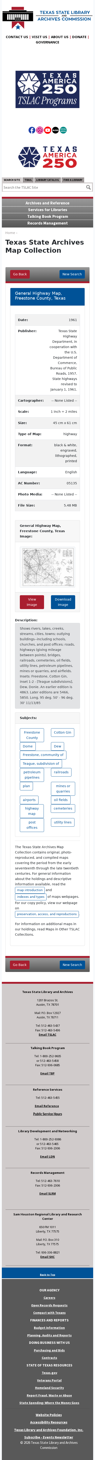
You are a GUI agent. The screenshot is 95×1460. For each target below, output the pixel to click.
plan (26, 786)
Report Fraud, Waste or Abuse (49, 1395)
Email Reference (47, 1106)
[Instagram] (39, 131)
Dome (28, 746)
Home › (11, 233)
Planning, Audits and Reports (49, 1335)
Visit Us (39, 36)
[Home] (47, 16)
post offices (32, 824)
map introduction (30, 890)
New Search (72, 274)
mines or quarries (63, 788)
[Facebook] (32, 131)
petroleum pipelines (32, 774)
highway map (32, 811)
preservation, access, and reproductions (47, 914)
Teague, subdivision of (41, 763)
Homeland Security (49, 1388)
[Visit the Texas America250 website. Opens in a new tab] (47, 156)
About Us (59, 36)
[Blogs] (55, 131)
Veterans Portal (49, 1380)
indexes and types (31, 896)
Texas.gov (49, 1373)
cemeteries (63, 808)
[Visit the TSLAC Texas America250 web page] (47, 85)
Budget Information (49, 1328)
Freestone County (32, 735)
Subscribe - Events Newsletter (48, 1437)
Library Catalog (47, 180)
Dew (57, 746)
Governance (47, 42)
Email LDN (47, 1157)
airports (29, 800)
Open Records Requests (49, 1305)
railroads (61, 772)
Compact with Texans (49, 1313)
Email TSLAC (47, 1035)
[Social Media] (63, 131)
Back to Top (47, 1274)
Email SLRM (47, 1194)
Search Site (12, 180)
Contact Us (17, 36)
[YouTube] (47, 131)
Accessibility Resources (48, 1422)
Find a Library (72, 180)
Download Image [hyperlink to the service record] (63, 602)
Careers (49, 1298)
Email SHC (47, 1257)
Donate (79, 36)
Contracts (49, 1358)
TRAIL (28, 180)
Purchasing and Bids (49, 1350)
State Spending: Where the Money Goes (49, 1403)
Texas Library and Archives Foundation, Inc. (48, 1430)
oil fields (61, 800)
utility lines (62, 822)
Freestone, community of (43, 755)
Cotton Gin (62, 732)
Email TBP (47, 1073)
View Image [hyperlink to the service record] (32, 602)
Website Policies (49, 1415)
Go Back (20, 274)
